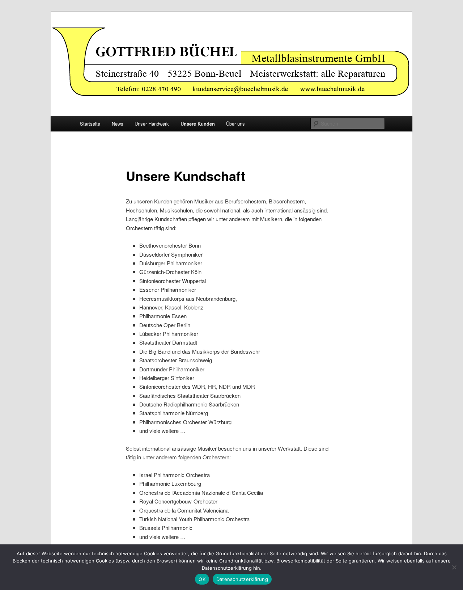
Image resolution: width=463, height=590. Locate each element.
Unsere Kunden (197, 123)
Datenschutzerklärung (242, 579)
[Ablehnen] (454, 567)
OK (202, 579)
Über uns (235, 123)
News (117, 123)
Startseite (90, 123)
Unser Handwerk (152, 123)
